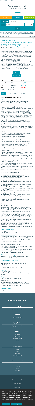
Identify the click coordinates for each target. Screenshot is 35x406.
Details (3, 93)
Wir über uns (17, 366)
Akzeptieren (6, 404)
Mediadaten (17, 334)
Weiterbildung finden (17, 317)
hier (9, 401)
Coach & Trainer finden (17, 309)
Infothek (3, 0)
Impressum (17, 368)
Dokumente (16, 93)
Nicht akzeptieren (16, 404)
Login (17, 341)
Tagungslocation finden (17, 326)
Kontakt (17, 364)
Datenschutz (17, 370)
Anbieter (23, 93)
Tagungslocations (29, 17)
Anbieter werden (17, 336)
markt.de (17, 7)
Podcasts (17, 353)
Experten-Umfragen (17, 355)
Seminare (17, 17)
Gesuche (8, 0)
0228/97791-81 (18, 388)
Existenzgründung (15, 0)
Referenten (9, 93)
